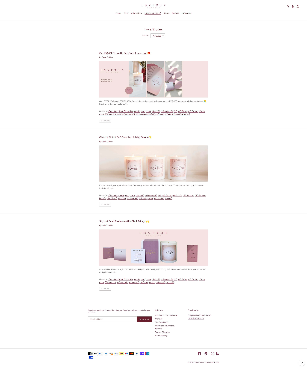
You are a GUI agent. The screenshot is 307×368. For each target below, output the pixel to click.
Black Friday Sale (125, 111)
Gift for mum (110, 114)
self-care (160, 114)
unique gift (176, 114)
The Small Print (161, 322)
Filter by (145, 36)
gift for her (182, 111)
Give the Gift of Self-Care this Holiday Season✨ (125, 137)
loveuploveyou (199, 362)
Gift (175, 111)
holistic (120, 114)
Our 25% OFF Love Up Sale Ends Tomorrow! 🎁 (124, 53)
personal (139, 114)
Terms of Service (162, 332)
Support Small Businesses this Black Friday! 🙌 (124, 221)
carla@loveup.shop (196, 318)
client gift (156, 111)
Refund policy (161, 335)
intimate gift (129, 114)
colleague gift (167, 111)
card (143, 111)
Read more (105, 121)
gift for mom (188, 195)
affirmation (113, 111)
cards (148, 111)
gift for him (193, 111)
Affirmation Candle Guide (166, 315)
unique (168, 114)
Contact (158, 319)
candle (137, 111)
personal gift (149, 114)
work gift (186, 114)
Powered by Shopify (212, 362)
